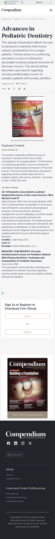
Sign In (27, 316)
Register (27, 332)
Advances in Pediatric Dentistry (33, 19)
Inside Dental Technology (16, 497)
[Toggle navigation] (50, 10)
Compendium (7, 19)
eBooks (17, 19)
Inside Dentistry (12, 494)
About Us (9, 475)
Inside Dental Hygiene (15, 501)
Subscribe (17, 454)
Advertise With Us (13, 479)
